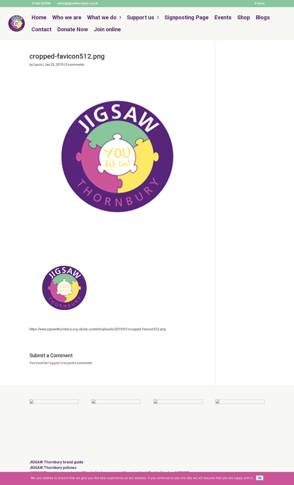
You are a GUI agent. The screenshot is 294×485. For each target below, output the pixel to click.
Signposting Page (186, 18)
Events (223, 18)
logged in (55, 363)
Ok (260, 478)
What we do (101, 18)
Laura (38, 64)
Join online (107, 30)
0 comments (74, 64)
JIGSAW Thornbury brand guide (56, 462)
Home (38, 18)
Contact (41, 30)
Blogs (263, 18)
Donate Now (72, 30)
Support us (140, 18)
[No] (288, 478)
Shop (243, 18)
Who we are (66, 18)
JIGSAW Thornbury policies (52, 467)
